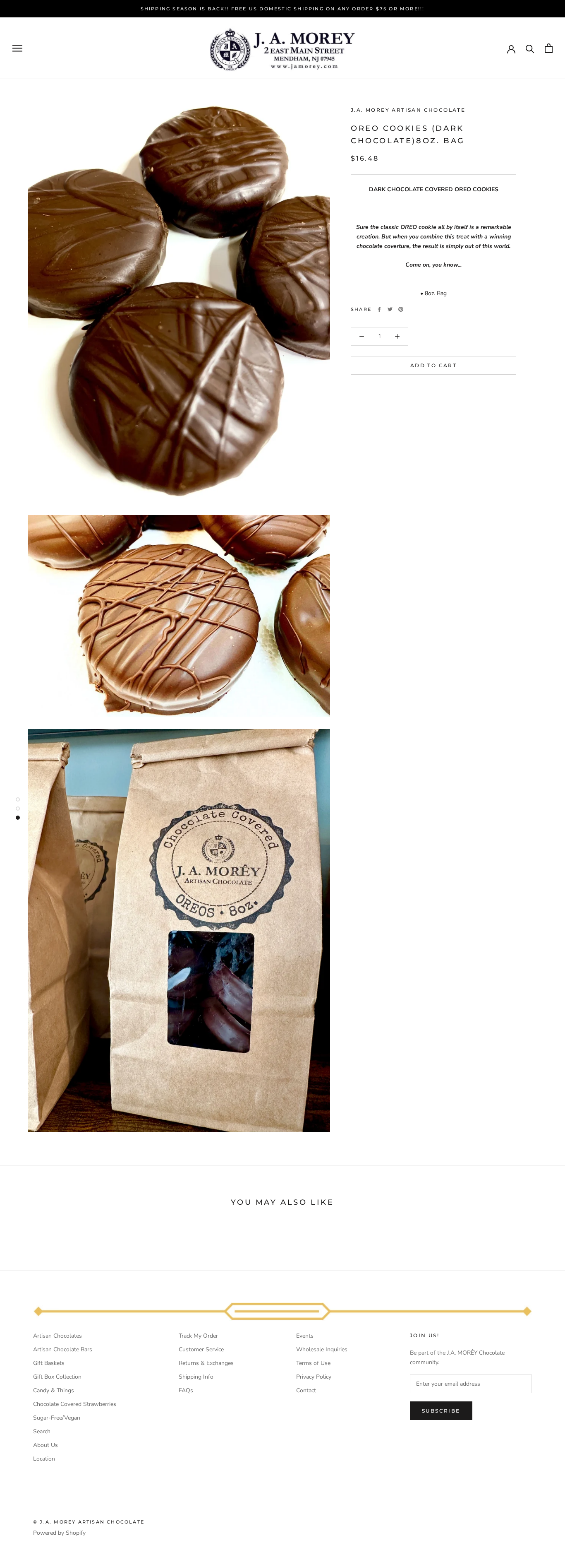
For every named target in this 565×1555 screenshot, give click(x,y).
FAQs (186, 1390)
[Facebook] (379, 309)
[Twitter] (390, 309)
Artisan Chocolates (57, 1336)
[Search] (530, 48)
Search (41, 1431)
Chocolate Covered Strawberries (74, 1404)
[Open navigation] (17, 48)
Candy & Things (53, 1390)
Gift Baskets (49, 1363)
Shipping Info (196, 1377)
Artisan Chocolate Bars (62, 1349)
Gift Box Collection (57, 1377)
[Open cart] (549, 48)
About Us (45, 1445)
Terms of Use (313, 1363)
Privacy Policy (313, 1377)
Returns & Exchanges (206, 1363)
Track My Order (198, 1336)
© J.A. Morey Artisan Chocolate (88, 1522)
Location (44, 1459)
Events (305, 1336)
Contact (306, 1390)
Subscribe (441, 1411)
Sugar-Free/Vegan (56, 1418)
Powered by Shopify (59, 1533)
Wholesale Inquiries (321, 1349)
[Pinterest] (400, 309)
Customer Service (201, 1349)
